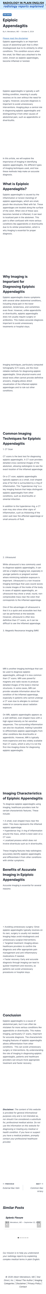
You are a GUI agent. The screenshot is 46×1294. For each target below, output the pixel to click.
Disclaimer (21, 1283)
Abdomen (7, 15)
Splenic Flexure (14, 1217)
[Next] (39, 1224)
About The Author (24, 1280)
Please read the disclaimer (15, 38)
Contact (23, 1287)
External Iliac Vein (11, 1186)
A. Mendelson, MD (12, 31)
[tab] (18, 1237)
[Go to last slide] (7, 1224)
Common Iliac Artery (36, 1187)
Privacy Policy (34, 1283)
